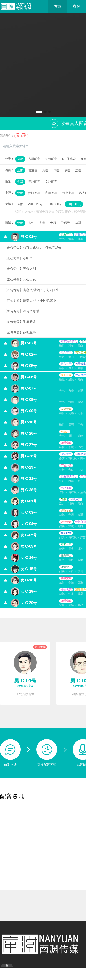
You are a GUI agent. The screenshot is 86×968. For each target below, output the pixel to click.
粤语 (56, 170)
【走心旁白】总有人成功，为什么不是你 (32, 247)
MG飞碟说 (69, 159)
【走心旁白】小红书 (18, 258)
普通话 (32, 170)
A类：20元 (35, 204)
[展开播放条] (7, 965)
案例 (76, 6)
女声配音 (51, 181)
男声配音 (34, 181)
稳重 (78, 223)
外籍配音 (51, 159)
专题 (53, 223)
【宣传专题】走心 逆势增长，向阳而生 (31, 290)
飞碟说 (65, 223)
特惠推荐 (68, 193)
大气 (31, 223)
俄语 (67, 170)
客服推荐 (51, 193)
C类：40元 (74, 204)
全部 (20, 159)
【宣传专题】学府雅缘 (20, 322)
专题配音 (34, 159)
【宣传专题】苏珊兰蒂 (20, 332)
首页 (57, 6)
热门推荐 (34, 193)
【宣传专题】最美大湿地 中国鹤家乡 (30, 300)
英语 (45, 170)
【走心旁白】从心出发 (20, 279)
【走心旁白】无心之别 (20, 269)
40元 (23, 135)
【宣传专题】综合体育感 (21, 311)
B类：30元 (54, 204)
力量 (42, 223)
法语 (78, 170)
